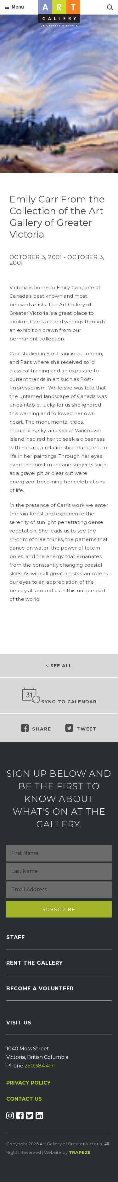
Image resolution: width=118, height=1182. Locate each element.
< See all (59, 666)
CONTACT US (24, 1099)
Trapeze (80, 1152)
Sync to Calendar (69, 702)
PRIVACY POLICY (28, 1083)
